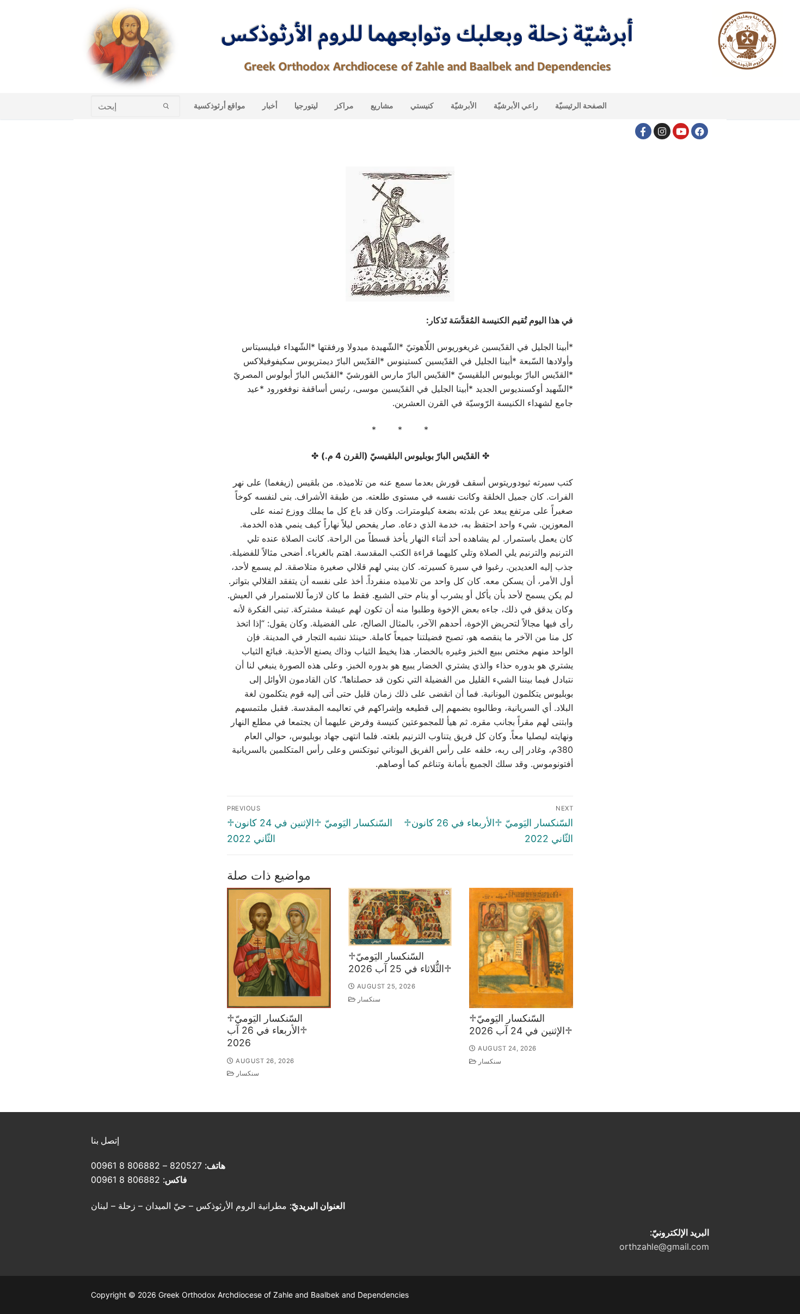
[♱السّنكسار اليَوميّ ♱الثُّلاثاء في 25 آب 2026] (400, 917)
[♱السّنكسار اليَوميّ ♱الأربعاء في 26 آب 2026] (279, 948)
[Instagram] (662, 131)
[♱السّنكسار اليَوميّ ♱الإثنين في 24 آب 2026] (521, 948)
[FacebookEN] (699, 131)
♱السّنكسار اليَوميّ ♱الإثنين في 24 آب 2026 (521, 1024)
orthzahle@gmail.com (664, 1246)
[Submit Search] (166, 106)
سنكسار (247, 1073)
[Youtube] (681, 131)
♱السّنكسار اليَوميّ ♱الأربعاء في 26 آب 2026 (267, 1030)
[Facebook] (643, 131)
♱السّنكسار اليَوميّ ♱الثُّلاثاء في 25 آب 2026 (400, 962)
